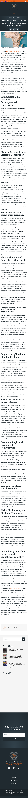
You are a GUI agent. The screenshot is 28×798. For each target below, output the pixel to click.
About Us (14, 774)
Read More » (11, 652)
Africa (2, 55)
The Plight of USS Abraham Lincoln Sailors (16, 649)
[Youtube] (26, 1)
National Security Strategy (13, 51)
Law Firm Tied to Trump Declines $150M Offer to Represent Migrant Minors (15, 656)
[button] (14, 1)
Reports (14, 777)
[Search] (23, 639)
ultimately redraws (15, 588)
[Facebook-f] (21, 1)
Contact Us (14, 783)
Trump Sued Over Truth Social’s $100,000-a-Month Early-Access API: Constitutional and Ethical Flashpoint (17, 663)
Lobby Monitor (14, 780)
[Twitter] (23, 1)
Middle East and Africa (14, 17)
